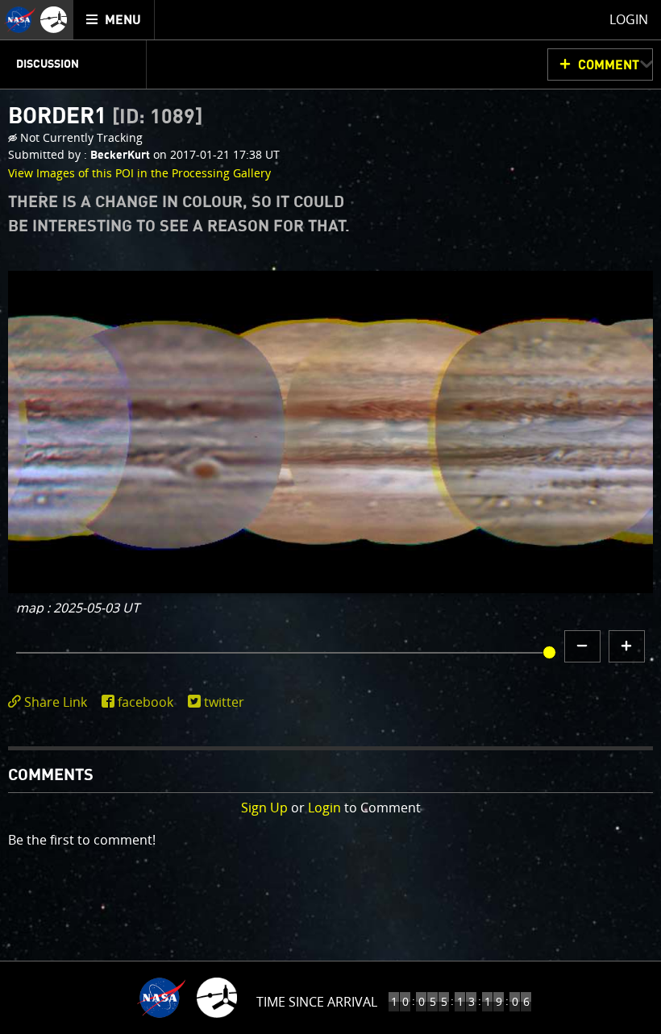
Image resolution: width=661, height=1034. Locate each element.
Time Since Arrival (316, 1001)
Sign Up (264, 807)
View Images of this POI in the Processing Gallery (139, 173)
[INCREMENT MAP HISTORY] (627, 646)
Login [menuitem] (628, 19)
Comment (608, 65)
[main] (330, 517)
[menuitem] (114, 19)
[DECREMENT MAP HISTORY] (582, 646)
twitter (224, 702)
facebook (145, 702)
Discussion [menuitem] (47, 64)
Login (324, 807)
